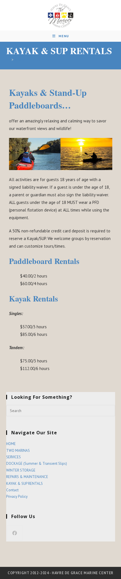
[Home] (8, 59)
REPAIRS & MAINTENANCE (27, 476)
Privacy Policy (17, 496)
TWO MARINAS (18, 450)
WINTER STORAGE (20, 470)
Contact (12, 490)
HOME (11, 443)
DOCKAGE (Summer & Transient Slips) (36, 463)
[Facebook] (15, 533)
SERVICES (13, 457)
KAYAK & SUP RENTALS (33, 59)
